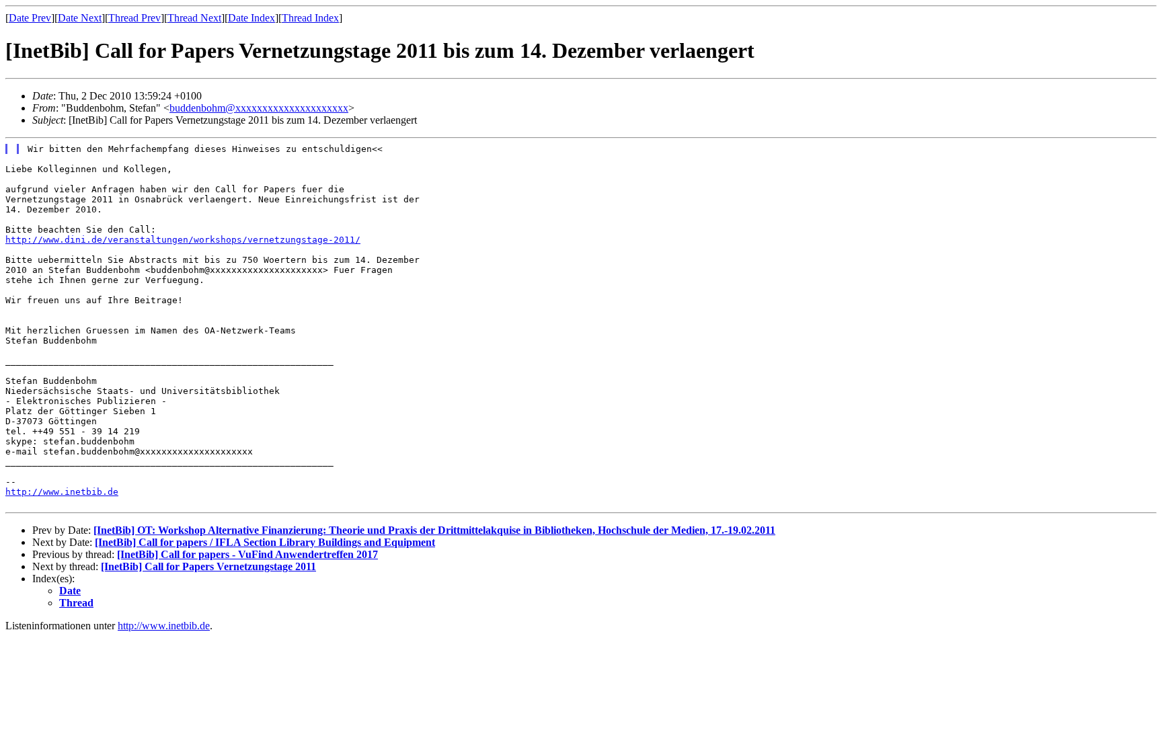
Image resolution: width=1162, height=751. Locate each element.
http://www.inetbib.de (61, 492)
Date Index (251, 18)
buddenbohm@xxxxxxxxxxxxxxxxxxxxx (258, 108)
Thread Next (194, 18)
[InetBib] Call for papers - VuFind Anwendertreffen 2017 (247, 554)
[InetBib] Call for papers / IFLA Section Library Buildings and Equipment (265, 542)
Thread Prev (134, 18)
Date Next (80, 18)
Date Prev (30, 18)
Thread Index (310, 18)
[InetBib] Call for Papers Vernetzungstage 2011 (208, 566)
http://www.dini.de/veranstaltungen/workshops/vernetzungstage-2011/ (182, 240)
